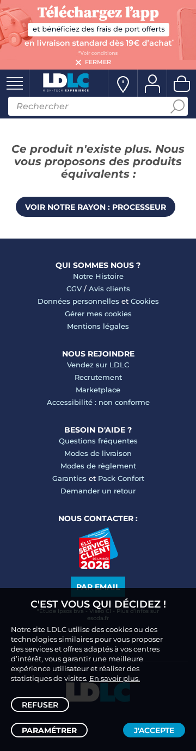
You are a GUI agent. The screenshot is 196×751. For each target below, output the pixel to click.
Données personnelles (78, 301)
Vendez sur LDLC (98, 364)
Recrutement (98, 377)
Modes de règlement (98, 465)
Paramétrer (49, 730)
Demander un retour (98, 490)
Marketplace (98, 389)
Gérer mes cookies (98, 313)
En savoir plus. (114, 678)
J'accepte (154, 730)
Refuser (40, 705)
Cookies (145, 301)
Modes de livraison (98, 453)
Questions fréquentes (98, 440)
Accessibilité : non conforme (98, 402)
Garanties (69, 478)
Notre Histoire (98, 276)
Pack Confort (121, 478)
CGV (74, 288)
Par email (98, 587)
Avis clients (109, 288)
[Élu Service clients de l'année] (98, 566)
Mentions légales (98, 326)
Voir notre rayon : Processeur (95, 207)
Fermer (98, 62)
